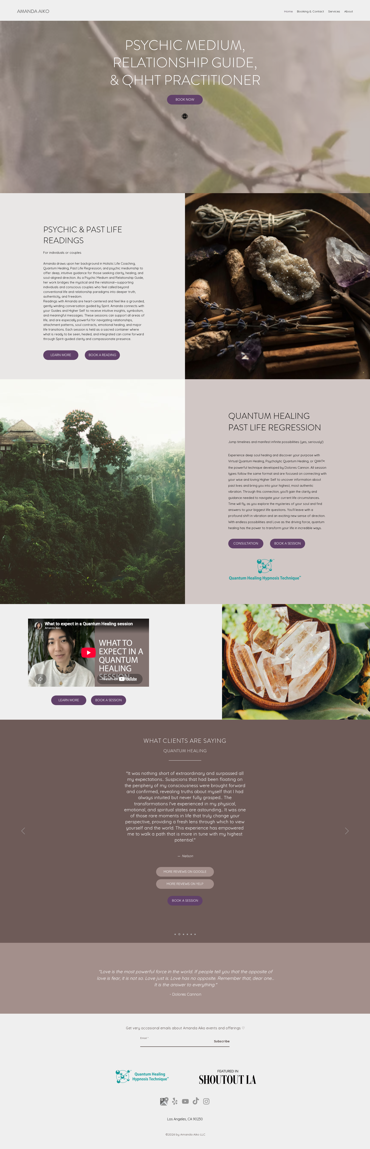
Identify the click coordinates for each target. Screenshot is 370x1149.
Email (143, 1038)
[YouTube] (185, 1101)
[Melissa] (175, 934)
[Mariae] (187, 934)
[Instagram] (206, 1101)
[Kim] (183, 934)
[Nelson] (179, 934)
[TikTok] (196, 1101)
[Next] (347, 831)
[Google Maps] (164, 1101)
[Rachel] (195, 934)
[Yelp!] (175, 1101)
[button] (334, 11)
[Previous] (23, 831)
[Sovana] (191, 934)
